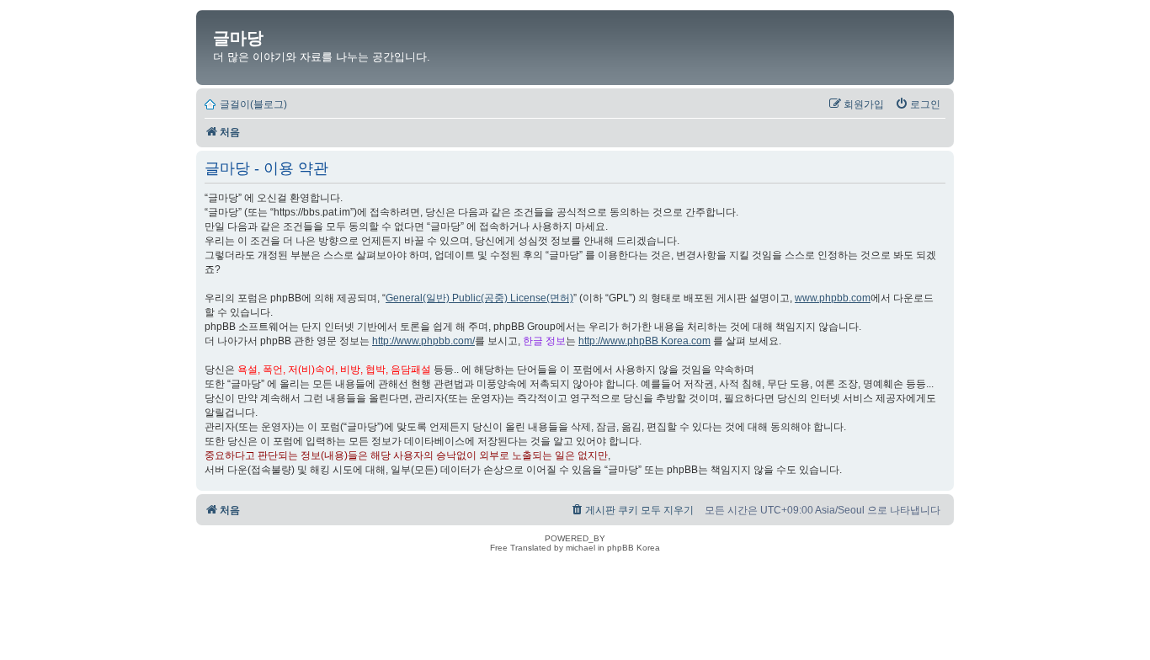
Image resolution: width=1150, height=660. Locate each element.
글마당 (238, 38)
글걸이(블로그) (253, 104)
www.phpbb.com (832, 298)
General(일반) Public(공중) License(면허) (479, 298)
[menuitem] (917, 104)
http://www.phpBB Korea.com (644, 341)
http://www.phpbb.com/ (423, 341)
